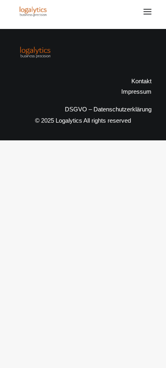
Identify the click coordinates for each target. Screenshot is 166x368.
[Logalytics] (33, 12)
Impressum (136, 91)
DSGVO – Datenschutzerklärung (108, 109)
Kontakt (141, 81)
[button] (147, 11)
